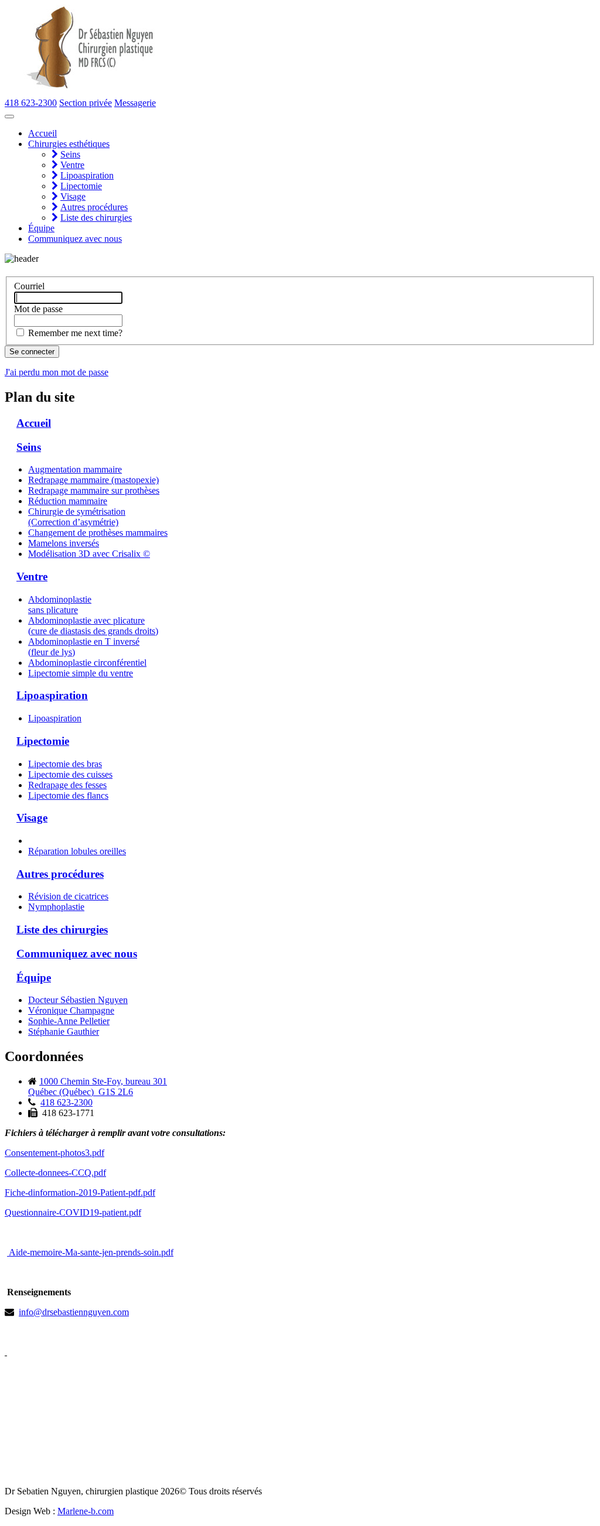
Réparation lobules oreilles (77, 851)
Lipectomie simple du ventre (80, 673)
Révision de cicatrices (68, 896)
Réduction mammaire (67, 501)
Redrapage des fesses (67, 785)
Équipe (41, 228)
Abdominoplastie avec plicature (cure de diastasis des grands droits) (93, 625)
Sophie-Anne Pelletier (69, 1021)
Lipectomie (81, 186)
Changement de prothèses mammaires (98, 533)
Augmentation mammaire (75, 469)
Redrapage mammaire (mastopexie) (93, 480)
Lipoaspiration (87, 175)
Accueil (42, 133)
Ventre (72, 165)
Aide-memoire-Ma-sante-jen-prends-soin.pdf (90, 1252)
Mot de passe (38, 309)
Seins (70, 154)
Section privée (85, 103)
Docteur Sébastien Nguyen (78, 1000)
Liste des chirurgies (96, 218)
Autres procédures (94, 207)
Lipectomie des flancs (68, 795)
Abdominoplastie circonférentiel (87, 663)
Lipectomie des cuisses (70, 774)
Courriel (29, 286)
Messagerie (135, 103)
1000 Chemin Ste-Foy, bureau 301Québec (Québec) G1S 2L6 (97, 1086)
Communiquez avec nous (75, 239)
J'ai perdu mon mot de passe (56, 372)
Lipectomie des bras (65, 764)
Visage (73, 196)
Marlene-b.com (85, 1511)
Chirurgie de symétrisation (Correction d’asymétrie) (76, 517)
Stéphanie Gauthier (63, 1031)
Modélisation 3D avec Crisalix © (89, 554)
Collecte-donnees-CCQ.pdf (55, 1173)
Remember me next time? (75, 333)
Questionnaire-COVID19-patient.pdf (73, 1212)
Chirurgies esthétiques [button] (69, 144)
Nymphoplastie (56, 907)
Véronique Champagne (71, 1010)
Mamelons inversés (63, 543)
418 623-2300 (31, 103)
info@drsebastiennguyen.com (74, 1312)
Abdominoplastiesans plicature (59, 604)
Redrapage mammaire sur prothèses (93, 490)
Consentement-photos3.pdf (54, 1153)
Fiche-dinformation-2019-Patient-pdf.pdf (80, 1192)
